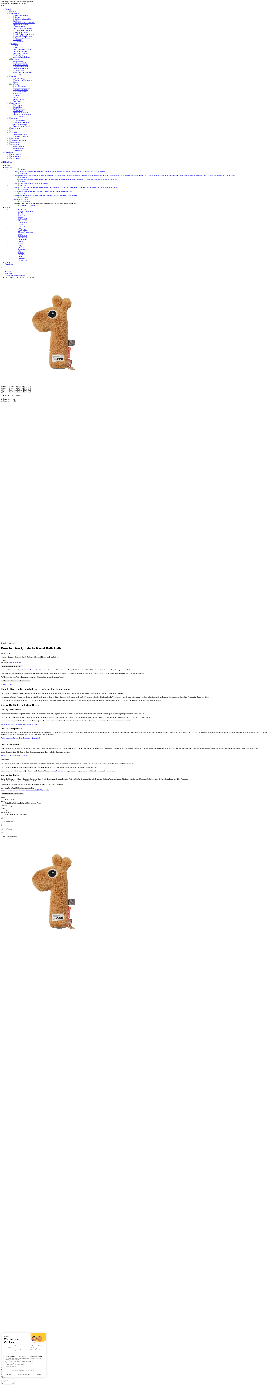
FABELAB (21, 226)
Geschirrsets (78, 187)
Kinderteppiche (64, 179)
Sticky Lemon (22, 258)
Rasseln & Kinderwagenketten (149, 175)
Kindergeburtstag (72, 195)
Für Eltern (23, 193)
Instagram (79, 771)
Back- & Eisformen (19, 187)
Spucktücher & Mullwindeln (212, 175)
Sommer (8, 262)
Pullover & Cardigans (64, 171)
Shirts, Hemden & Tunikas (81, 171)
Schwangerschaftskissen (38, 195)
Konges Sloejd (22, 239)
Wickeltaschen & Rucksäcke (56, 195)
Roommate (21, 249)
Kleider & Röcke (50, 171)
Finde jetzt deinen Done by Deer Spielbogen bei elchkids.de (21, 738)
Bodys (24, 171)
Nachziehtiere (37, 191)
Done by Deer (22, 220)
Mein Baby (23, 173)
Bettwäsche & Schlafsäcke (78, 175)
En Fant (20, 224)
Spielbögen (183, 175)
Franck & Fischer (23, 230)
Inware (20, 234)
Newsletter (59, 771)
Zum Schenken (25, 201)
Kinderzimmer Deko (77, 179)
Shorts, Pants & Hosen (97, 171)
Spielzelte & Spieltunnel (109, 179)
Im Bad (22, 181)
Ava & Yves (22, 209)
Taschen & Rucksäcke (20, 199)
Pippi (19, 245)
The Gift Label (22, 260)
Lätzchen (86, 187)
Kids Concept (22, 237)
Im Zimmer (23, 177)
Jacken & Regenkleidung (35, 171)
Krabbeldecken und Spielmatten (98, 175)
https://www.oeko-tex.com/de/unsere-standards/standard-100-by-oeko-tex (25, 790)
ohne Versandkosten (15, 662)
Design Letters (22, 219)
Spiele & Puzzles (66, 191)
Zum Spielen (24, 189)
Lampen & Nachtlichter (92, 179)
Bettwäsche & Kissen (31, 179)
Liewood (21, 241)
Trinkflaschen (113, 187)
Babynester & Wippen (36, 175)
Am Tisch (23, 185)
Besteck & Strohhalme (51, 187)
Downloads (9, 264)
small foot (21, 253)
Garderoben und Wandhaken (48, 179)
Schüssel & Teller (102, 187)
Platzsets (93, 187)
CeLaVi (20, 213)
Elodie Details (22, 222)
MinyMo (20, 243)
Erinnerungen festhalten (21, 195)
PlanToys (21, 247)
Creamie (20, 217)
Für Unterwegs (25, 197)
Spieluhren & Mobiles (195, 175)
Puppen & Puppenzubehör (51, 191)
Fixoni (20, 228)
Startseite (8, 271)
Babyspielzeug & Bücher (53, 175)
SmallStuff (21, 255)
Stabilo (20, 256)
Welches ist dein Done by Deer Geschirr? (14, 755)
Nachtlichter (134, 175)
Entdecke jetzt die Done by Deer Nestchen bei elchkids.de (20, 724)
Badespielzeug (18, 183)
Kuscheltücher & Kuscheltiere (120, 175)
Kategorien (8, 167)
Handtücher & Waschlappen (33, 183)
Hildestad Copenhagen (25, 232)
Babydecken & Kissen (20, 175)
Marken (7, 207)
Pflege (45, 183)
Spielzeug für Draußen (27, 205)
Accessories (17, 171)
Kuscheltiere (28, 191)
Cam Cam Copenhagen (25, 211)
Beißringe (65, 175)
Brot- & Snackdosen (66, 187)
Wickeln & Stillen (229, 175)
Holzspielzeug (18, 191)
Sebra (19, 251)
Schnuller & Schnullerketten (169, 175)
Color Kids (21, 215)
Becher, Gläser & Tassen (35, 187)
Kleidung (23, 169)
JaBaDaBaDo (22, 236)
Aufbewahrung (18, 179)
